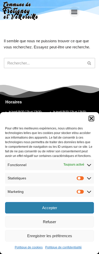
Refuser (49, 222)
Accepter (49, 208)
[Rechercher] (89, 63)
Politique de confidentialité (63, 247)
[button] (91, 118)
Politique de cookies (29, 247)
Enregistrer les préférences (49, 236)
